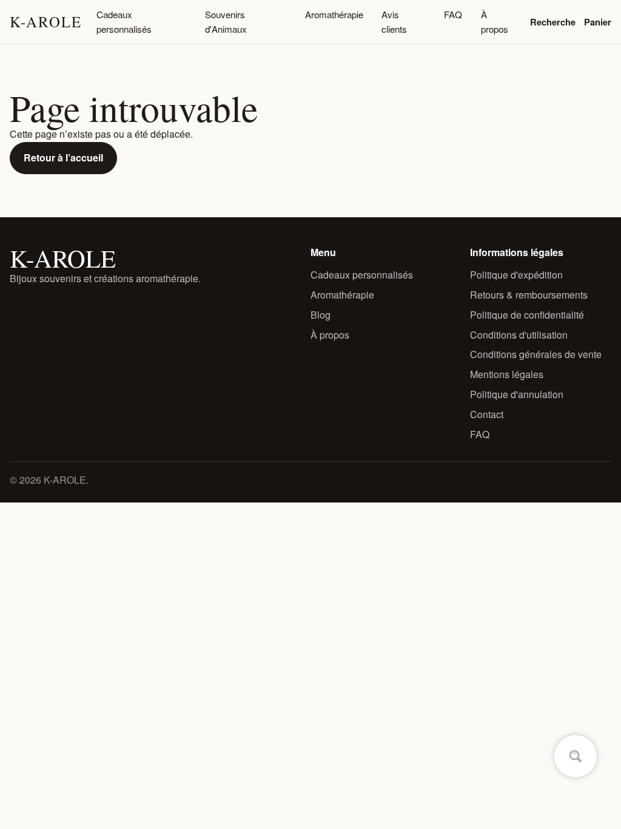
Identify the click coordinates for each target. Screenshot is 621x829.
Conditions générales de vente (536, 354)
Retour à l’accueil (63, 157)
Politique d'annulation (516, 394)
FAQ (453, 14)
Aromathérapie (334, 14)
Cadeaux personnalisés (124, 21)
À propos (494, 21)
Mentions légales (506, 374)
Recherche (553, 22)
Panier (597, 22)
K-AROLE (46, 22)
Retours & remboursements (529, 295)
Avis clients (394, 21)
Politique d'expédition (516, 275)
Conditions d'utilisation (519, 335)
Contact (486, 414)
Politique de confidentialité (527, 315)
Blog (320, 315)
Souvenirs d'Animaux (226, 21)
